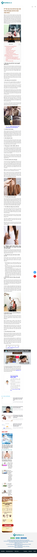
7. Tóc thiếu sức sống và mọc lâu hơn (11, 53)
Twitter (34, 551)
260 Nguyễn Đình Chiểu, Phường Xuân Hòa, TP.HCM (22, 544)
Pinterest (30, 551)
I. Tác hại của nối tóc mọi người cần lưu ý (10, 46)
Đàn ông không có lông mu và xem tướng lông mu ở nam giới (7, 460)
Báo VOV (14, 389)
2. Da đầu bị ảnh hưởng (9, 48)
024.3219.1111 (18, 370)
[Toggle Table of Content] (19, 44)
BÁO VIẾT (5, 431)
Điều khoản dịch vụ (9, 551)
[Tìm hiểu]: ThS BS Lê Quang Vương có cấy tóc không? (10, 485)
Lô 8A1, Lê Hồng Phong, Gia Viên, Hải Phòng (21, 546)
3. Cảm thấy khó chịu (8, 49)
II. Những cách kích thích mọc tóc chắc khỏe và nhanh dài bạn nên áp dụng (11, 55)
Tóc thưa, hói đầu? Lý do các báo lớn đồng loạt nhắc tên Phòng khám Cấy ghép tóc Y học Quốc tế (7, 447)
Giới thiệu (2, 551)
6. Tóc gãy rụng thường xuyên (9, 52)
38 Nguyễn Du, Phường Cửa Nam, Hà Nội (21, 542)
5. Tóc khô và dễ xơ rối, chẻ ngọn (10, 51)
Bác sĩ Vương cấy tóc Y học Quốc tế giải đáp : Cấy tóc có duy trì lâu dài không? (10, 465)
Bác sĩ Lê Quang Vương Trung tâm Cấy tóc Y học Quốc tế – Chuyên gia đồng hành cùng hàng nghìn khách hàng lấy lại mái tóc (10, 475)
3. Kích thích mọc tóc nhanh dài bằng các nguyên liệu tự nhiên (13, 59)
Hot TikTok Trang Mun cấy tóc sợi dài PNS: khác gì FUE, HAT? (10, 493)
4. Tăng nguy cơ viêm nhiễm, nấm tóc (11, 50)
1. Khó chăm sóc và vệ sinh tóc (10, 47)
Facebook (25, 551)
